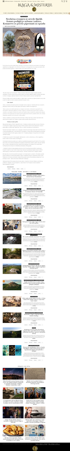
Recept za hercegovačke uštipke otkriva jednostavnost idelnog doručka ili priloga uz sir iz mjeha (13, 439)
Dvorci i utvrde (20, 13)
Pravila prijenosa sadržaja (47, 443)
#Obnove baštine (24, 1)
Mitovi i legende (29, 13)
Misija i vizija (52, 443)
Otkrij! (36, 181)
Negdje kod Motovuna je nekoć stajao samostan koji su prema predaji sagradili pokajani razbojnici (34, 283)
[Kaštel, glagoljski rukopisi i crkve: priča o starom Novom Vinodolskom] (12, 178)
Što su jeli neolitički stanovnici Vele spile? (34, 237)
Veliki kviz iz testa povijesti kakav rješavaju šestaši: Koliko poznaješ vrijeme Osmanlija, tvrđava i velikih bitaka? (35, 402)
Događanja (28, 234)
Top (4, 13)
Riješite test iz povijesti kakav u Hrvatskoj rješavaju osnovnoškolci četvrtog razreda (35, 382)
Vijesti (39, 188)
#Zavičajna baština (17, 1)
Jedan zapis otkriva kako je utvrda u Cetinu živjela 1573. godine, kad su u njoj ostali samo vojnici (33, 299)
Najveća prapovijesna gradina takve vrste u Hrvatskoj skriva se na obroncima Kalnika (34, 251)
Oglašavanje (41, 443)
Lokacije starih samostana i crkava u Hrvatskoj (41, 444)
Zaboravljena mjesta (39, 13)
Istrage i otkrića (49, 13)
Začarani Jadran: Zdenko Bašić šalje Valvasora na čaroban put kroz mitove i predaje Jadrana (35, 439)
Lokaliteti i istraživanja (32, 173)
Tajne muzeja (29, 1)
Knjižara (38, 1)
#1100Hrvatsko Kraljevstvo (9, 1)
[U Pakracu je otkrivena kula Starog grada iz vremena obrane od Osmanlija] (12, 193)
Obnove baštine (34, 235)
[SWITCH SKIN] (64, 1)
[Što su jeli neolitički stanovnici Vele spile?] (12, 239)
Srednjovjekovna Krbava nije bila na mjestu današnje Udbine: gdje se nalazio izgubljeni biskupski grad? (34, 267)
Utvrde (39, 173)
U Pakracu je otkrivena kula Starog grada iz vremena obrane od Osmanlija (34, 191)
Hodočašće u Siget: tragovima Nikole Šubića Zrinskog (34, 315)
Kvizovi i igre (34, 1)
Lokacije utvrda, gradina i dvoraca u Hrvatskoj (54, 444)
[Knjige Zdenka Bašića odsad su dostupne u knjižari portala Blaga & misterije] (13, 412)
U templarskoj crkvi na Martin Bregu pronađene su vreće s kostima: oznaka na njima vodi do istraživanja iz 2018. (34, 207)
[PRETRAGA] (62, 1)
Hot (4, 205)
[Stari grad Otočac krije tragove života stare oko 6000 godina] (12, 225)
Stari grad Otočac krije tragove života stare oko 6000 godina (34, 222)
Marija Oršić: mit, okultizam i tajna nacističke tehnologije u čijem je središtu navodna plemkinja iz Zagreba (35, 421)
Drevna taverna (58, 13)
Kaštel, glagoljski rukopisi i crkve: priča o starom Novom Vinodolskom (34, 176)
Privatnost (57, 443)
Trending (4, 281)
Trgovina (65, 13)
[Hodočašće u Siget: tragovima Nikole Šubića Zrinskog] (12, 317)
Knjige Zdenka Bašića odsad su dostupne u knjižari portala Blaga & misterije (13, 421)
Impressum (42, 1)
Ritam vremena (11, 13)
